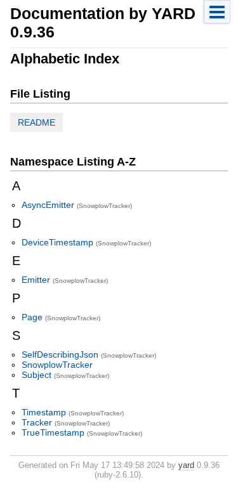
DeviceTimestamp (57, 242)
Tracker (37, 422)
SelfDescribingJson (60, 354)
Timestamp (44, 412)
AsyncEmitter (48, 205)
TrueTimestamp (53, 432)
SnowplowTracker (57, 365)
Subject (36, 375)
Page (32, 317)
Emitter (36, 280)
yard (186, 465)
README (36, 122)
